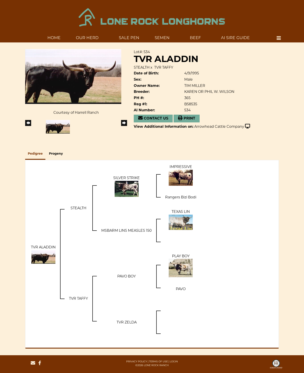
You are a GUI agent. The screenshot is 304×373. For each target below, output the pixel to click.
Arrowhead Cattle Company (219, 126)
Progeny (56, 154)
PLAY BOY (181, 256)
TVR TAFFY (163, 67)
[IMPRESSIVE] (181, 177)
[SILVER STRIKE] (127, 188)
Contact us (155, 118)
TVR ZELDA (127, 322)
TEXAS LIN (181, 211)
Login (174, 361)
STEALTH (142, 67)
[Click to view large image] (73, 76)
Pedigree (35, 154)
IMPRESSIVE (181, 167)
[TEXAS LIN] (181, 222)
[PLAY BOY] (181, 268)
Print (188, 118)
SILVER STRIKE (126, 178)
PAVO (181, 289)
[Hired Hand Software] (276, 366)
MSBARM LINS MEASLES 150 (126, 230)
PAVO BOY (126, 276)
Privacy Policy (136, 361)
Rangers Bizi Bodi (180, 197)
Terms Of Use (158, 361)
